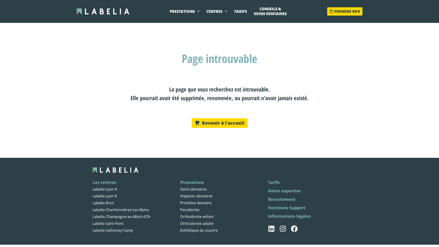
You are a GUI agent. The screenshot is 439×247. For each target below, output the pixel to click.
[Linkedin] (271, 228)
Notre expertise (284, 190)
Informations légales (289, 216)
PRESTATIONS (182, 11)
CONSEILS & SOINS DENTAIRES (270, 11)
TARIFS (240, 11)
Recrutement (281, 199)
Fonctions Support (286, 207)
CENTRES (214, 11)
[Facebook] (294, 228)
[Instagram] (282, 228)
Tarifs (274, 182)
